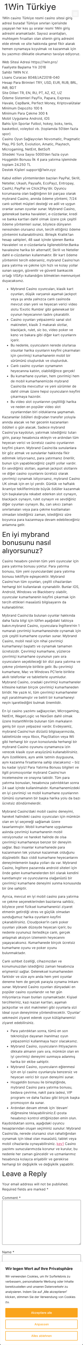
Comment (11, 1197)
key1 (60, 1144)
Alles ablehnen (41, 1336)
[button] (75, 13)
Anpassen (41, 1324)
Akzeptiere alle (41, 1312)
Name (8, 1252)
